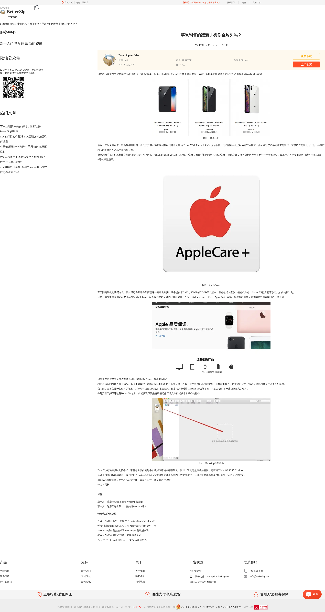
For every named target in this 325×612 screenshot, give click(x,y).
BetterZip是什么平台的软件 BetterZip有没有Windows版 (126, 521)
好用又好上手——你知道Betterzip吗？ (126, 506)
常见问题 (21, 43)
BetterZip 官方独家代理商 (203, 582)
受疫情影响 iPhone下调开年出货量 (125, 501)
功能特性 (4, 571)
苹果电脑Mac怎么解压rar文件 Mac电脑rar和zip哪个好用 (127, 526)
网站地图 (140, 581)
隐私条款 (140, 576)
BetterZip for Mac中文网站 (13, 24)
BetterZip (16, 13)
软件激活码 (6, 581)
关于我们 (140, 571)
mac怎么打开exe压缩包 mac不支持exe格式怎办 (122, 540)
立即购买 (306, 64)
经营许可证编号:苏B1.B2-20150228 (224, 607)
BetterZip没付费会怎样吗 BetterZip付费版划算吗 (123, 530)
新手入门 (7, 43)
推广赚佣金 (195, 571)
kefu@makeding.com (260, 576)
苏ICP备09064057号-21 (193, 607)
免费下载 (306, 56)
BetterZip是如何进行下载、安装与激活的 (119, 535)
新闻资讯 (34, 24)
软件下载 (4, 576)
